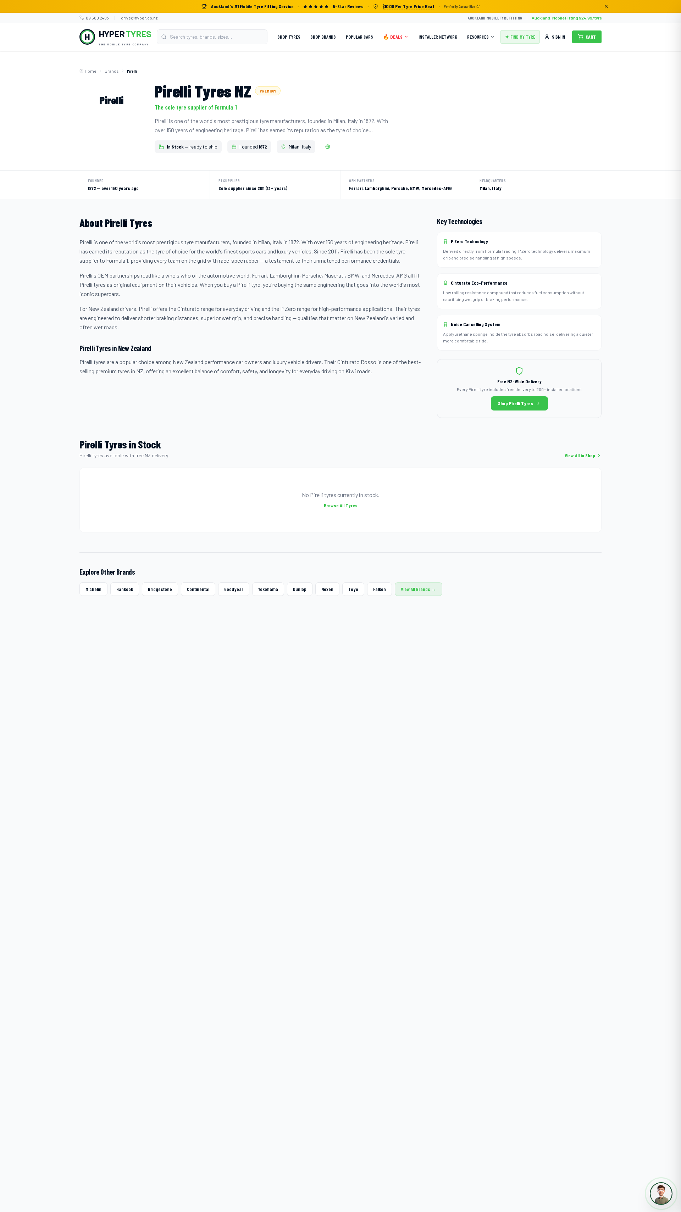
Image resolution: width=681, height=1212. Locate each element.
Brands (112, 70)
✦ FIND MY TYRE (520, 37)
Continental (198, 589)
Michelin (93, 589)
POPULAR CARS (359, 37)
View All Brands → (418, 589)
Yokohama (268, 589)
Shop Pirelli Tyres (515, 403)
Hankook (124, 589)
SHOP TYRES (288, 37)
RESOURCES (478, 37)
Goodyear (233, 589)
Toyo (353, 589)
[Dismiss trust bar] (606, 6)
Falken (379, 589)
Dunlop (299, 589)
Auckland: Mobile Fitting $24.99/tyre (567, 17)
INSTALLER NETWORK (438, 37)
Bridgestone (160, 589)
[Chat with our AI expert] (661, 1193)
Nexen (327, 589)
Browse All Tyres (341, 505)
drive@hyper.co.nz (139, 17)
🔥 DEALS (393, 37)
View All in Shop (580, 455)
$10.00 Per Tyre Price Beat (408, 6)
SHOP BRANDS (323, 37)
